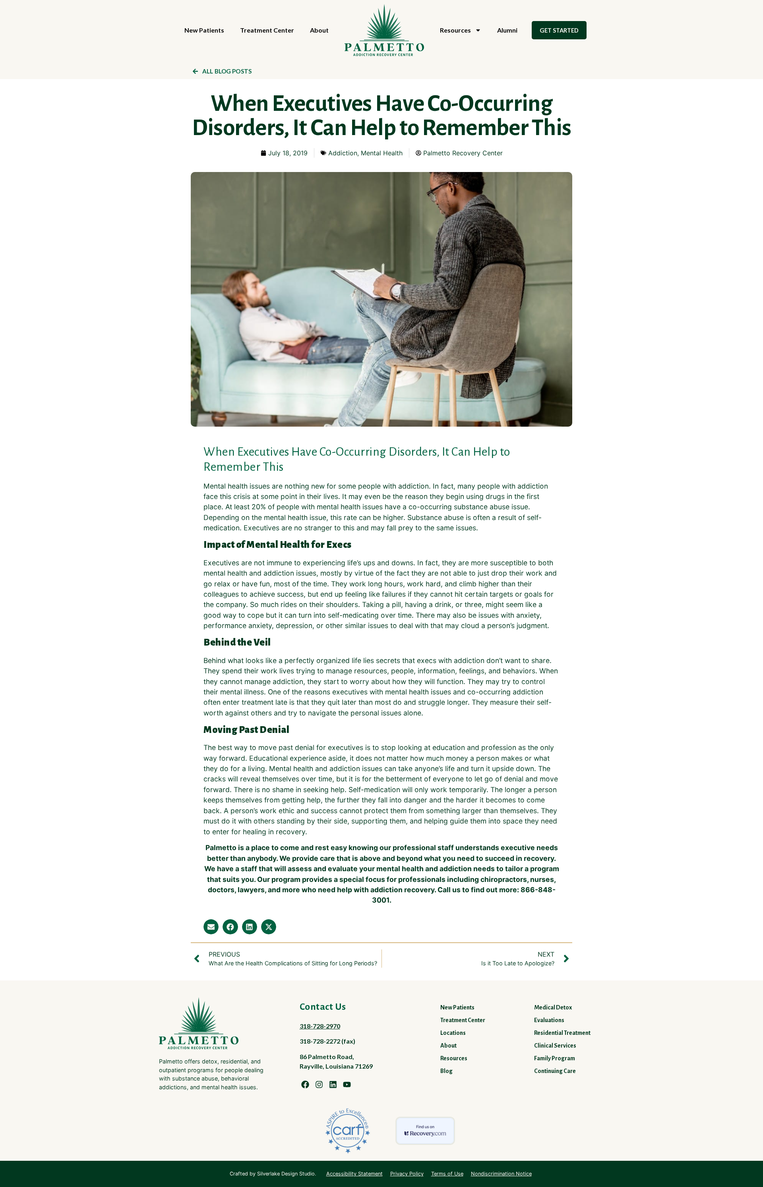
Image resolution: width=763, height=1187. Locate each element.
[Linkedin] (333, 1084)
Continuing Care (555, 1071)
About (319, 30)
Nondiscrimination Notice (501, 1174)
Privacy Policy (407, 1174)
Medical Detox (553, 1007)
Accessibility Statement (354, 1174)
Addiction (342, 153)
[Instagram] (319, 1084)
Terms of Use (447, 1174)
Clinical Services (555, 1045)
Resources (455, 30)
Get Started (559, 30)
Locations (453, 1033)
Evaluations (549, 1020)
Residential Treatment (562, 1033)
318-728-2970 (320, 1026)
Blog (446, 1071)
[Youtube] (346, 1084)
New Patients (204, 30)
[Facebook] (305, 1084)
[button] (211, 926)
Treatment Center (267, 30)
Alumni (507, 30)
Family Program (554, 1058)
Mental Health (382, 153)
